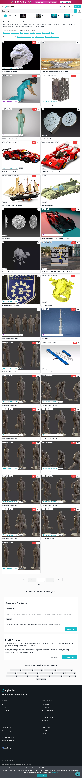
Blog (3, 704)
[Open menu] (2, 6)
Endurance (15, 33)
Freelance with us (7, 734)
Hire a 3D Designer (47, 711)
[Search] (75, 11)
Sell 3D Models (6, 724)
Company (4, 700)
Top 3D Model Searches (8, 737)
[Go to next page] (50, 580)
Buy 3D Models (46, 700)
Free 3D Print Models (48, 717)
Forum (44, 734)
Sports (32, 33)
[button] (71, 11)
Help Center (5, 711)
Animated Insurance (52, 37)
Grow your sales (6, 727)
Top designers (46, 727)
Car (21, 33)
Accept (42, 775)
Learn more (55, 773)
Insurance (6, 33)
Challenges (45, 730)
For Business (45, 704)
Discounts (45, 720)
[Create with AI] (60, 6)
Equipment (46, 33)
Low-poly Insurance (24, 37)
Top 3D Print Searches (8, 740)
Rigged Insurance (38, 37)
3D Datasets (45, 707)
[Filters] (79, 11)
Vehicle (38, 33)
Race (52, 33)
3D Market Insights (7, 731)
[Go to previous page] (32, 580)
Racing (26, 33)
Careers (4, 707)
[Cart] (64, 6)
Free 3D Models (46, 714)
